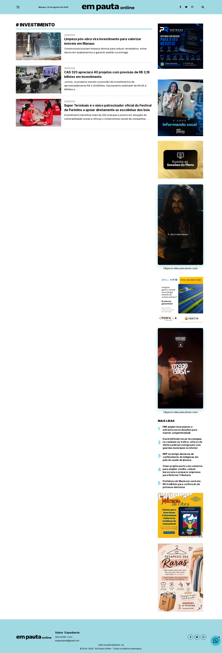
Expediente (72, 649)
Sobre (59, 649)
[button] (215, 640)
